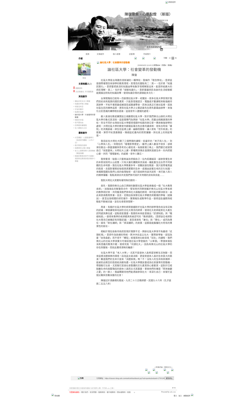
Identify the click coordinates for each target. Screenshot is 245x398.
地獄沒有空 (79, 107)
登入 (175, 396)
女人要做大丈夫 (81, 128)
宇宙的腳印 (79, 109)
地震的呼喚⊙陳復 (81, 104)
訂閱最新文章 (163, 21)
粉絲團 (57, 396)
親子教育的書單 (81, 145)
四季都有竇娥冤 (81, 125)
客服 (129, 392)
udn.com (173, 392)
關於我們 (84, 392)
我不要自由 (79, 123)
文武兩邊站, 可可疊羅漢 (84, 92)
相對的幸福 (79, 120)
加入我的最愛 (151, 21)
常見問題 (93, 392)
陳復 (84, 78)
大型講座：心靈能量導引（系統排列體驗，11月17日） (84, 140)
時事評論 (159, 367)
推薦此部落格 (139, 21)
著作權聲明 (111, 392)
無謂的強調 (79, 112)
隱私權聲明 (121, 392)
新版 (165, 14)
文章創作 (100, 54)
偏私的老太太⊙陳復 (82, 101)
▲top (174, 388)
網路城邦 (172, 2)
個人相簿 (116, 54)
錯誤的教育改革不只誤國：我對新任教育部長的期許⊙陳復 (85, 158)
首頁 (87, 54)
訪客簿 (132, 54)
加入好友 (128, 21)
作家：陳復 (129, 18)
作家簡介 (147, 54)
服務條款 (101, 392)
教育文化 (167, 367)
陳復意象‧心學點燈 (141, 14)
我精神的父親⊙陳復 (82, 148)
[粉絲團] (53, 395)
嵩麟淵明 (78, 88)
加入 (180, 396)
